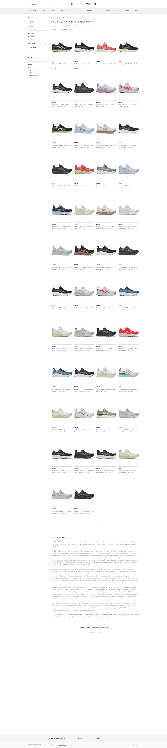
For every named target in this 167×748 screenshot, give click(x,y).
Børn (31, 26)
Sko (52, 18)
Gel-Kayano (33, 47)
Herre (32, 21)
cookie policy (62, 745)
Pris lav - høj (33, 72)
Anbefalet (33, 68)
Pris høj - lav (33, 70)
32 (31, 57)
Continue (136, 745)
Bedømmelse (34, 75)
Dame (32, 24)
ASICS (32, 37)
